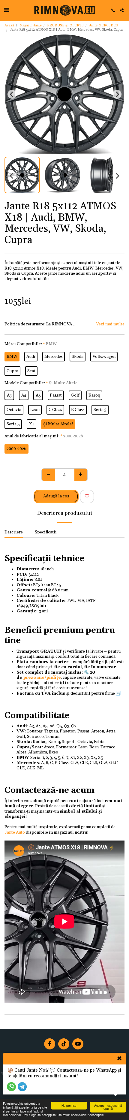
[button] (7, 10)
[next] (117, 94)
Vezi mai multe (110, 324)
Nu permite (69, 1105)
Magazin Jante (31, 25)
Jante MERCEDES (103, 25)
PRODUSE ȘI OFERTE (65, 25)
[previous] (12, 94)
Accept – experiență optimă (108, 1107)
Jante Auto (14, 832)
